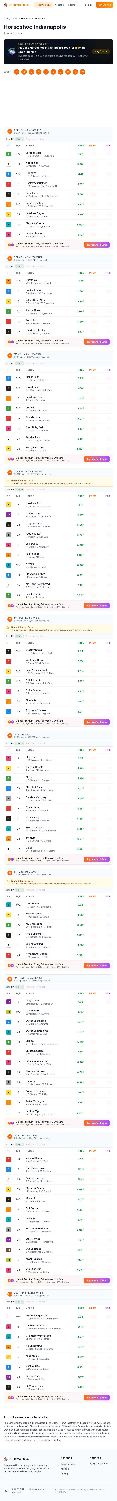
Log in (88, 4)
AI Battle (59, 4)
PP (12, 139)
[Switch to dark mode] (6, 1490)
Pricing (71, 4)
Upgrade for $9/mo (96, 245)
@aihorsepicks (100, 1463)
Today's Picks (43, 4)
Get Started (104, 4)
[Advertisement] (58, 100)
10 (82, 71)
